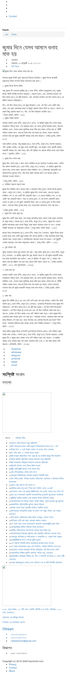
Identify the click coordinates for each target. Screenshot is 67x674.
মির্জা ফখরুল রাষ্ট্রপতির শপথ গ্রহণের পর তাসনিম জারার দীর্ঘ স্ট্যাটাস (35, 455)
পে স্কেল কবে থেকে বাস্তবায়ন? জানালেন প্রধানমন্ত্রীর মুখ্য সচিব (35, 523)
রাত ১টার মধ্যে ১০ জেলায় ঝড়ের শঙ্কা (24, 452)
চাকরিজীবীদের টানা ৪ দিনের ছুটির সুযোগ (26, 539)
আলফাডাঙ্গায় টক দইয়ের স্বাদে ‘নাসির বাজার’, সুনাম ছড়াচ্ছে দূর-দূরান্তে (37, 501)
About (12, 670)
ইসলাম (14, 34)
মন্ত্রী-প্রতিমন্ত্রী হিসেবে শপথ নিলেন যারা (25, 468)
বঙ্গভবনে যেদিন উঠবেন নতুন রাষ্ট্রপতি (23, 442)
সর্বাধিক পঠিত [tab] (20, 437)
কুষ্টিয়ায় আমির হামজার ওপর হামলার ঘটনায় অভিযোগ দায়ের (32, 497)
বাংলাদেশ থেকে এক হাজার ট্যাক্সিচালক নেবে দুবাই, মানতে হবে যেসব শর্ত (37, 491)
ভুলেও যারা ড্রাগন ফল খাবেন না (22, 484)
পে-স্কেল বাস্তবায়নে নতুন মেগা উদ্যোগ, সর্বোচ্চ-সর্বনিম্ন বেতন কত (36, 546)
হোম (6, 34)
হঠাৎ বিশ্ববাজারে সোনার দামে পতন (24, 471)
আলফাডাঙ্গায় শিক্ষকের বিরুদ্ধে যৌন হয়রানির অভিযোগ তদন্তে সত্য (35, 533)
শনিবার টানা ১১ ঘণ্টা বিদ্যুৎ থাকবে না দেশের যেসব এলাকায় (32, 449)
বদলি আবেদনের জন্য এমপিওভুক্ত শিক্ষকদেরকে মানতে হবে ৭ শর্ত (34, 446)
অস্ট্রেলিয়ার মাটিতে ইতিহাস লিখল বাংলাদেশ (27, 526)
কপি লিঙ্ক (15, 66)
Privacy (12, 664)
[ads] (26, 585)
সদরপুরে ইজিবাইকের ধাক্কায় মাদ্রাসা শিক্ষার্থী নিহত (29, 475)
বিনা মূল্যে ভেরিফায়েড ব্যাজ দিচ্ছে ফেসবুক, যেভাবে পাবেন (32, 517)
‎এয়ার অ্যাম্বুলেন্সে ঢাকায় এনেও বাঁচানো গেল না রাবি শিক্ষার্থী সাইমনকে (36, 562)
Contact (13, 16)
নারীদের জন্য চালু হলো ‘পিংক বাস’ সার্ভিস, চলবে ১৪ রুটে (32, 488)
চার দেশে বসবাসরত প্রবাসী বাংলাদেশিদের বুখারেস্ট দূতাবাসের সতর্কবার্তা (37, 494)
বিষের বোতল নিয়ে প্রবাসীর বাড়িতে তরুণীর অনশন (29, 507)
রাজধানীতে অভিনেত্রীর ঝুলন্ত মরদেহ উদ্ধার (27, 504)
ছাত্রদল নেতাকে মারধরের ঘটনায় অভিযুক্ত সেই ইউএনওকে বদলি (35, 549)
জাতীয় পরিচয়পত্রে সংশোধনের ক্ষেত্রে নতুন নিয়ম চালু (30, 530)
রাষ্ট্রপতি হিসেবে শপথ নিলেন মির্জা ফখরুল (25, 465)
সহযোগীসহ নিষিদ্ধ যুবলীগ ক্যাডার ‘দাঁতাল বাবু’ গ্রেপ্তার (32, 552)
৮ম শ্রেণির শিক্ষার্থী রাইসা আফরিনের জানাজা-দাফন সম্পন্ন (32, 542)
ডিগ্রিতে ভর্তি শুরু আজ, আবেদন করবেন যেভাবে (28, 520)
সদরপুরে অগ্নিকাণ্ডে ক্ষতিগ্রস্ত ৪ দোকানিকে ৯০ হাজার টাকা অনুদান (36, 536)
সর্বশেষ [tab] (7, 437)
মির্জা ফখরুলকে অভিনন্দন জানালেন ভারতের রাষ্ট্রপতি (29, 462)
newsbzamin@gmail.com (23, 640)
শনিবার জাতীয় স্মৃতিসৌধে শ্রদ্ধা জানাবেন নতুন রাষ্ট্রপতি (30, 459)
